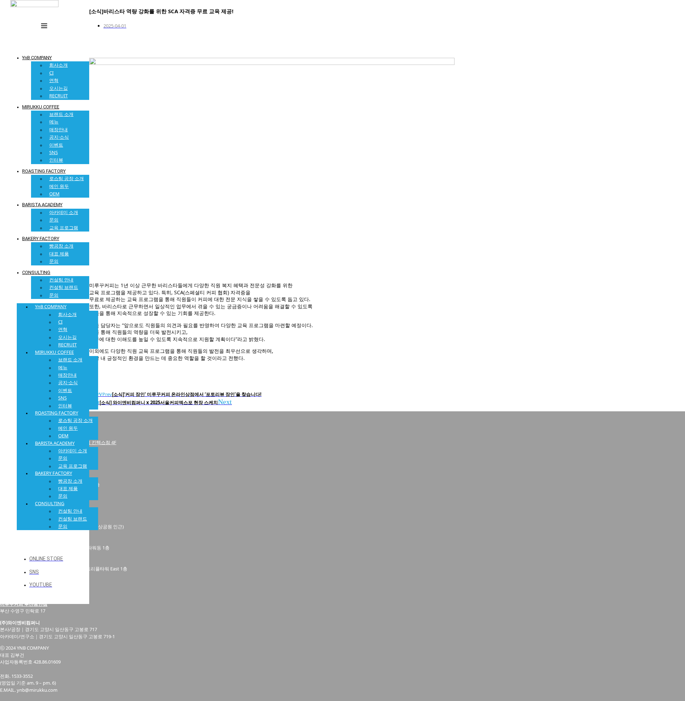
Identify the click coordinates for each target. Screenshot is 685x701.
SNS (53, 152)
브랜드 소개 (61, 114)
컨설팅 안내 (61, 279)
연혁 (54, 80)
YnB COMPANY (37, 57)
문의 (54, 220)
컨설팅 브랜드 (63, 287)
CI (51, 73)
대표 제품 (59, 253)
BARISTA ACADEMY (42, 204)
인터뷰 (56, 160)
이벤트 (56, 145)
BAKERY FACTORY (40, 238)
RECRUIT (58, 95)
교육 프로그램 (63, 227)
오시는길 (58, 88)
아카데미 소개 (63, 212)
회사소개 (58, 65)
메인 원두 (59, 186)
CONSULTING (36, 272)
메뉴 (54, 121)
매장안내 (58, 129)
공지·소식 (59, 137)
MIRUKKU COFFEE (40, 107)
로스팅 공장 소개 (66, 178)
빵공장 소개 (61, 246)
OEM (54, 194)
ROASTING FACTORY (44, 171)
